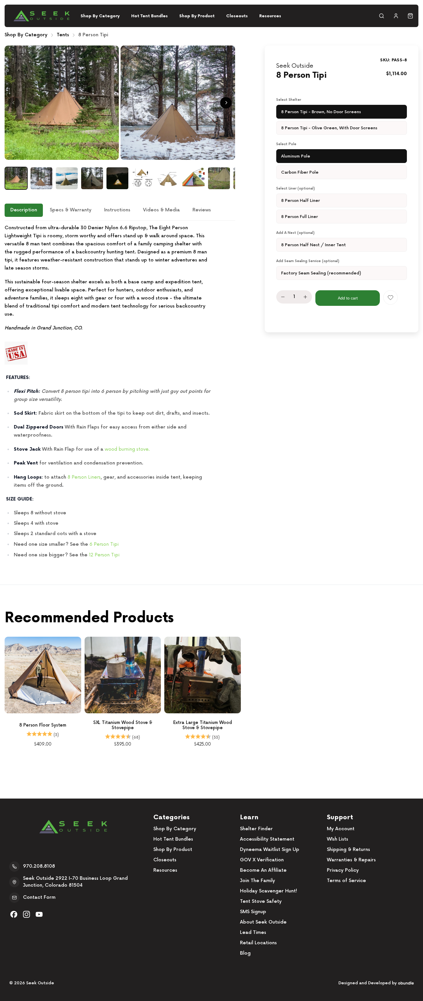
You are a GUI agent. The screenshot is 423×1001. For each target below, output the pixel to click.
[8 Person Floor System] (43, 675)
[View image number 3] (66, 178)
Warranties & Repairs (351, 860)
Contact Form (39, 897)
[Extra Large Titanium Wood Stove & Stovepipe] (202, 675)
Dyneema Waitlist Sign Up (269, 849)
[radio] (341, 112)
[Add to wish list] (390, 297)
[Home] (41, 16)
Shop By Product (197, 16)
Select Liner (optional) (295, 188)
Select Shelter (288, 100)
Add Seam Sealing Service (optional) (307, 261)
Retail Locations (258, 943)
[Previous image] (14, 103)
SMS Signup (253, 912)
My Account (341, 829)
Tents (63, 35)
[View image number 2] (41, 178)
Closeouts (237, 16)
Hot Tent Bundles (149, 16)
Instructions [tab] (117, 210)
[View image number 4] (92, 178)
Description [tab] (23, 210)
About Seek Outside (263, 922)
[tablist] (120, 212)
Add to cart (348, 298)
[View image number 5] (117, 178)
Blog (245, 953)
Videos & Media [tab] (161, 210)
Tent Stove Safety (261, 901)
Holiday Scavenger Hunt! (268, 891)
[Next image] (226, 103)
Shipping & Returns (348, 849)
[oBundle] (406, 983)
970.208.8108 (39, 866)
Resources (270, 16)
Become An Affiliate (263, 870)
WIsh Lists (337, 839)
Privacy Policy (343, 870)
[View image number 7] (168, 178)
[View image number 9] (218, 178)
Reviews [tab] (202, 210)
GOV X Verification (262, 860)
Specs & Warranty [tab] (71, 210)
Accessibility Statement (267, 839)
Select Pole (286, 144)
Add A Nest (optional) (295, 233)
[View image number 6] (142, 178)
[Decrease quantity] (282, 297)
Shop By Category (100, 16)
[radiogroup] (341, 120)
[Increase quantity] (305, 297)
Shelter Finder (256, 829)
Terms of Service (346, 881)
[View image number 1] (16, 178)
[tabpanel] (120, 391)
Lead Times (253, 932)
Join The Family (257, 881)
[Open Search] (381, 16)
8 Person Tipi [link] (93, 35)
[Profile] (396, 16)
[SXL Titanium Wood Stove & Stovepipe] (123, 675)
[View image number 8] (193, 178)
